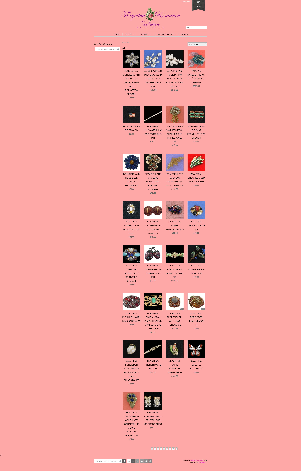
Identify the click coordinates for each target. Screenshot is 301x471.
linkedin (137, 461)
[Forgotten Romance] (150, 25)
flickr (129, 461)
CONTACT (144, 34)
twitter (146, 461)
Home (123, 42)
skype (150, 461)
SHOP (127, 34)
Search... (189, 27)
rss (142, 461)
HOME (116, 34)
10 (173, 448)
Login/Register (186, 1)
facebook (124, 461)
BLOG (184, 34)
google (133, 461)
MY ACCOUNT (164, 34)
